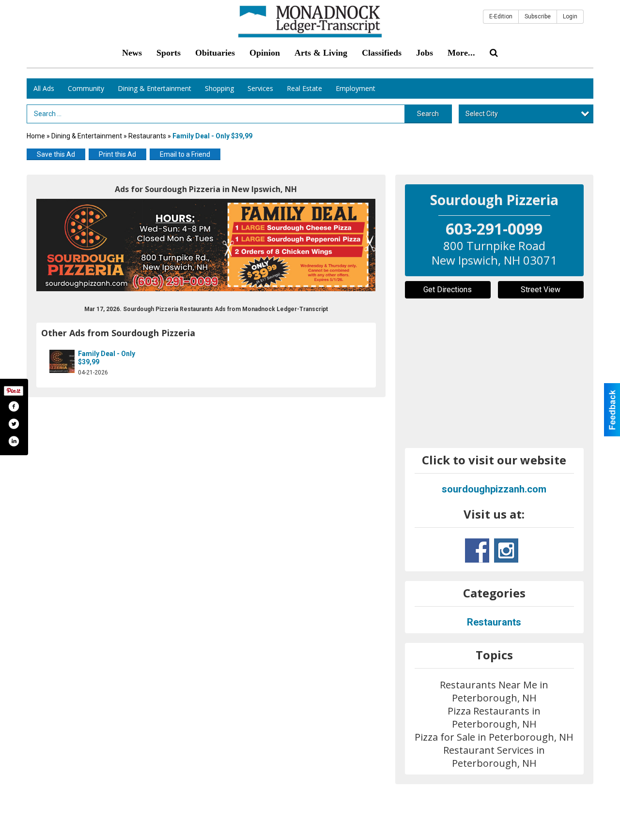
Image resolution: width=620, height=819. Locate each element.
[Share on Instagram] (13, 441)
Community (86, 88)
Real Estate (304, 88)
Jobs (424, 53)
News (132, 53)
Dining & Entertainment (154, 88)
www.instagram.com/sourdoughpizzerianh (506, 550)
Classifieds (382, 53)
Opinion (264, 53)
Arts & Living (320, 53)
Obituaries (215, 53)
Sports (168, 53)
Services (260, 88)
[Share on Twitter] (13, 424)
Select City (481, 114)
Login (570, 16)
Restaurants (147, 136)
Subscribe (538, 16)
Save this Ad (56, 154)
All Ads (43, 88)
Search (428, 114)
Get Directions (447, 289)
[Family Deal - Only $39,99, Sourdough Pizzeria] (206, 245)
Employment (355, 88)
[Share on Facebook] (13, 406)
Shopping (219, 88)
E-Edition (500, 16)
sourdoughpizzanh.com (494, 489)
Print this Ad (117, 154)
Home (36, 136)
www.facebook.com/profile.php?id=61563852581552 (477, 550)
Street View (540, 289)
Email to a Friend (185, 154)
